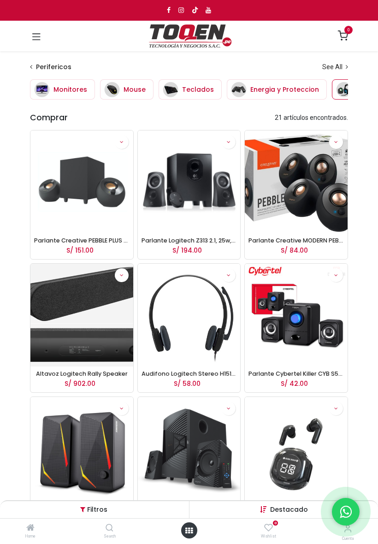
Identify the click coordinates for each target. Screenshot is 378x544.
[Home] (30, 528)
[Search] (109, 528)
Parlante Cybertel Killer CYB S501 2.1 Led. (296, 373)
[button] (289, 509)
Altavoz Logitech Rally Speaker (82, 373)
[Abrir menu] (189, 530)
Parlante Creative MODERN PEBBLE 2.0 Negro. (296, 240)
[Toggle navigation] (36, 36)
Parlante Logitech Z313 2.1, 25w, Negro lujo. (189, 240)
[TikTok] (195, 10)
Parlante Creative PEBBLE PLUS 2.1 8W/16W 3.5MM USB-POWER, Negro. (82, 240)
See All (333, 67)
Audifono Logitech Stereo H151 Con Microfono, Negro (189, 373)
